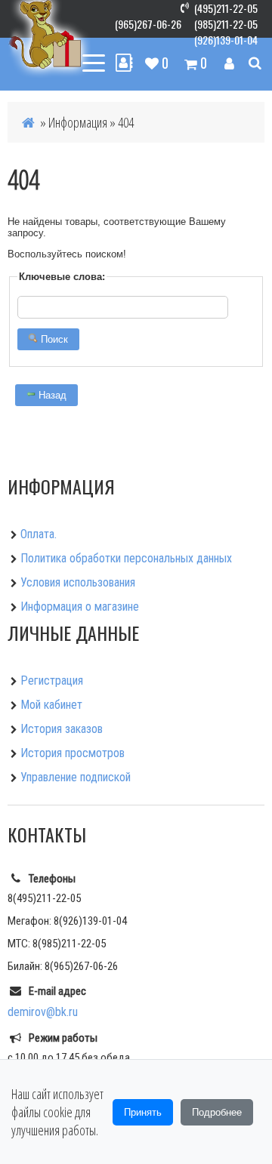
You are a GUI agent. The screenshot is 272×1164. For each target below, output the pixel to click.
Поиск (53, 339)
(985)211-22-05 (226, 24)
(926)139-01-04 (226, 40)
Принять (143, 1112)
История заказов (61, 729)
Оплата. (38, 534)
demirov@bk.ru (43, 1012)
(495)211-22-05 (226, 8)
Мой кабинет (51, 704)
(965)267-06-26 (148, 24)
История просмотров (72, 753)
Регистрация (51, 680)
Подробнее (217, 1112)
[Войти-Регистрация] (229, 62)
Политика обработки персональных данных (126, 558)
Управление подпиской (75, 777)
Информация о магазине (79, 606)
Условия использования (77, 582)
